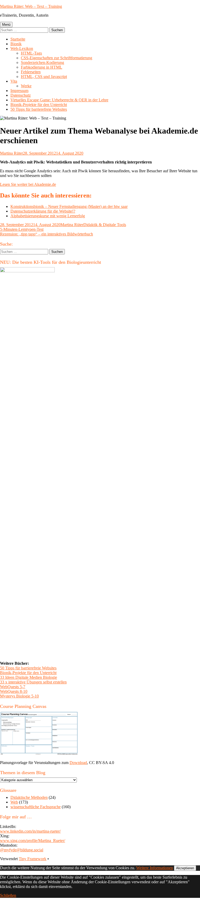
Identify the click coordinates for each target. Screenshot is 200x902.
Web (14, 802)
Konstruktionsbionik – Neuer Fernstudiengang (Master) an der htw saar (69, 206)
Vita (13, 81)
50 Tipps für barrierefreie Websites (38, 109)
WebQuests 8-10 (13, 691)
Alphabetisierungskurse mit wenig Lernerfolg (47, 216)
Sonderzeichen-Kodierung (42, 62)
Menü (6, 25)
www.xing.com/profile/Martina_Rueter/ (32, 840)
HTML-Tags (31, 53)
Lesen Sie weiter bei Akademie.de (28, 184)
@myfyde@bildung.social (21, 850)
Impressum (19, 90)
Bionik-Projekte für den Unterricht (38, 104)
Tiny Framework (32, 859)
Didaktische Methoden (29, 797)
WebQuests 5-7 (12, 686)
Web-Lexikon (21, 48)
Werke (26, 86)
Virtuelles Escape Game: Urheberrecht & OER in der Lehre (59, 100)
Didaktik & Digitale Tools (104, 224)
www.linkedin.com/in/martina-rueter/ (30, 831)
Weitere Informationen (154, 868)
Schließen (8, 895)
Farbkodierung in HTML (41, 67)
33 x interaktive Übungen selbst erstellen (33, 682)
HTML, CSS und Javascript (44, 76)
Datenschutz (20, 95)
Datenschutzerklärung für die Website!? (42, 211)
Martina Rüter (11, 153)
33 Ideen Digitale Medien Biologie (28, 677)
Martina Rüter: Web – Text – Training (31, 6)
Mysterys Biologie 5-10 (19, 696)
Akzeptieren (185, 868)
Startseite (17, 39)
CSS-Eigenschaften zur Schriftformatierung (56, 58)
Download (78, 762)
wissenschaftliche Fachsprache (35, 807)
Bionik (16, 44)
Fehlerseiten (31, 72)
